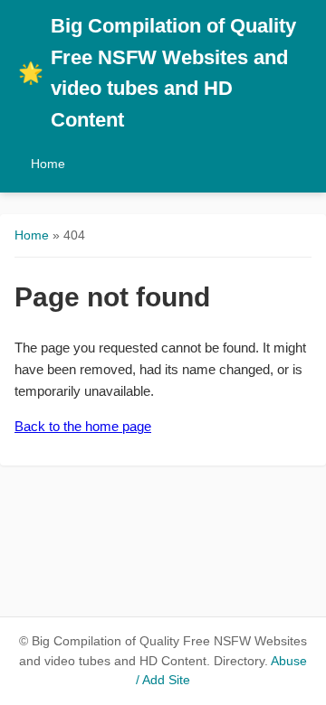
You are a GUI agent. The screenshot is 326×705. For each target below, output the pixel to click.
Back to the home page (82, 426)
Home (48, 163)
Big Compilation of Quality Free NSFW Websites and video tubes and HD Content (157, 72)
